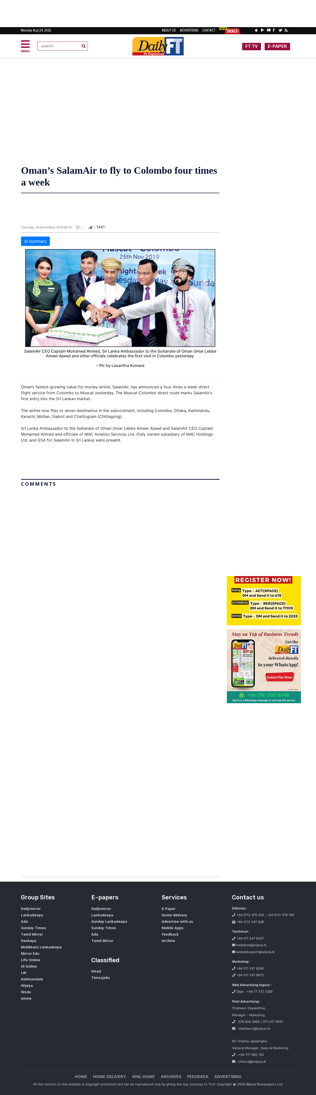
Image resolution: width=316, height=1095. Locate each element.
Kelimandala (32, 979)
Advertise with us (177, 921)
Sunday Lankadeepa (109, 921)
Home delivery (174, 915)
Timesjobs (100, 977)
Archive (168, 940)
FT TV (251, 46)
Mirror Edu (30, 953)
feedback (170, 934)
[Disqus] (120, 679)
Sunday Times (33, 927)
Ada (24, 921)
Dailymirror (31, 908)
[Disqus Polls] (120, 550)
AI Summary (35, 241)
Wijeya (27, 985)
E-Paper (169, 908)
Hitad (96, 971)
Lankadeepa (32, 915)
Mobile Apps (172, 927)
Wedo (26, 992)
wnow (26, 998)
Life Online (30, 960)
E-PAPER (277, 46)
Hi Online (29, 966)
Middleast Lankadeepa (41, 947)
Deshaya (28, 940)
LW (23, 972)
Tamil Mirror (32, 934)
